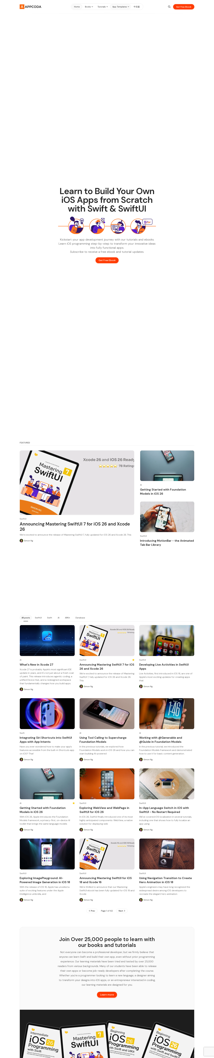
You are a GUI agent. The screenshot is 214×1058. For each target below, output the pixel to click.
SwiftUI (23, 518)
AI (141, 485)
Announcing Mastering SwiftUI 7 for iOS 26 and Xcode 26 (75, 526)
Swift (49, 617)
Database (80, 617)
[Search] (169, 6)
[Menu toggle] (92, 6)
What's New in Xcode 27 (36, 664)
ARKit (67, 617)
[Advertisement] (107, 581)
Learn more (107, 994)
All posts (26, 617)
